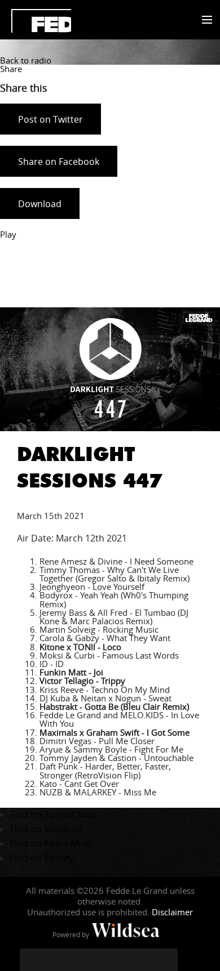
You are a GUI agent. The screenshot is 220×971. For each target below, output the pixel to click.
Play (8, 234)
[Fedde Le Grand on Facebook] (31, 959)
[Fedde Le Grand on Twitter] (53, 959)
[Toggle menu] (204, 20)
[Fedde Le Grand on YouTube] (98, 959)
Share (11, 68)
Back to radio (25, 60)
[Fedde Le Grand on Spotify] (144, 959)
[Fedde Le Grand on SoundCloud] (121, 959)
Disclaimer (172, 912)
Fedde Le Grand (41, 21)
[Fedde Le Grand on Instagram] (76, 959)
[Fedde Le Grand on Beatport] (166, 959)
